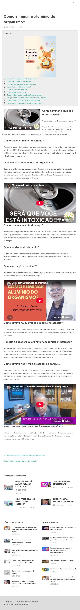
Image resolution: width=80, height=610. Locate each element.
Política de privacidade (22, 604)
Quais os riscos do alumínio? (17, 90)
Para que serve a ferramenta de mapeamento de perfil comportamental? (61, 550)
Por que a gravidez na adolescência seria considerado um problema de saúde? (24, 529)
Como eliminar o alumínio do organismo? (21, 79)
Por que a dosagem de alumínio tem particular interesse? (27, 98)
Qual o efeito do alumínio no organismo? (21, 84)
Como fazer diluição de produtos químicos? (25, 501)
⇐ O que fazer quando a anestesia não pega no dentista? (24, 455)
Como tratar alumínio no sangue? (19, 81)
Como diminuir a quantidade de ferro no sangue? (24, 95)
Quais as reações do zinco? (16, 92)
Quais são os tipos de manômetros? (63, 569)
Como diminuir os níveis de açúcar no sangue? (23, 100)
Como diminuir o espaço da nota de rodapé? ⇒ (21, 461)
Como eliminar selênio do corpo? (19, 87)
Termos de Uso (8, 604)
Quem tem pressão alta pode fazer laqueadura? (24, 484)
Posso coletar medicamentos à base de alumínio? (24, 103)
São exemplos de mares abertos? (62, 560)
